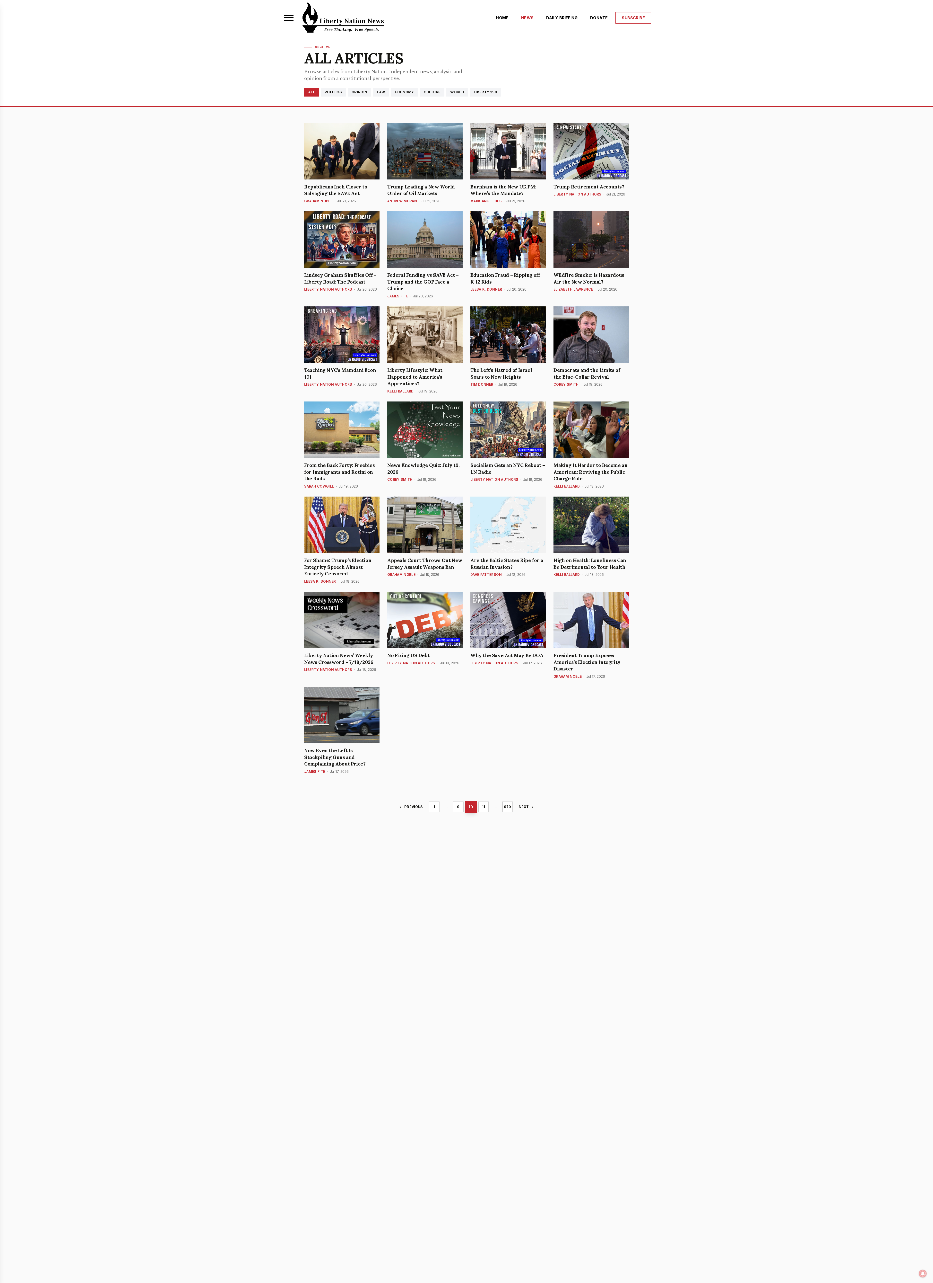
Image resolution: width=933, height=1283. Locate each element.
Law (381, 92)
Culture (432, 92)
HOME (502, 17)
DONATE (599, 17)
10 (471, 806)
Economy (404, 92)
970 (507, 807)
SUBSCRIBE (633, 17)
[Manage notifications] (923, 1273)
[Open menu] (288, 18)
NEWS (527, 17)
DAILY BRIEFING (562, 17)
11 (483, 807)
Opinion (359, 92)
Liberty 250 (485, 92)
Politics (333, 92)
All (311, 92)
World (457, 92)
